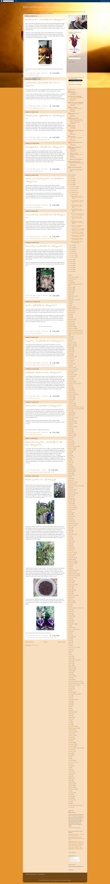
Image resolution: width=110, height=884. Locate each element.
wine (69, 790)
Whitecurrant (71, 787)
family (69, 451)
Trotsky (70, 769)
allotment (70, 287)
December (74, 186)
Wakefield (70, 778)
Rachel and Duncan (73, 660)
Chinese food (71, 374)
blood (69, 336)
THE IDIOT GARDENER (75, 96)
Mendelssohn (71, 572)
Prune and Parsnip (72, 647)
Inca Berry (70, 516)
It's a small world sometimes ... (77, 103)
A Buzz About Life (74, 113)
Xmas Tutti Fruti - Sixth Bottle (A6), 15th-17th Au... (76, 218)
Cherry (70, 372)
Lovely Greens (71, 557)
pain (69, 618)
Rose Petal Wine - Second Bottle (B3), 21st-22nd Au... (77, 201)
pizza (51, 364)
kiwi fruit (70, 541)
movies (70, 582)
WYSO (70, 798)
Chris (69, 378)
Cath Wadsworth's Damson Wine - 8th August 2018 (43, 372)
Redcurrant (71, 676)
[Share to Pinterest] (58, 73)
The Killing (70, 749)
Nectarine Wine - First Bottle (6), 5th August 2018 (43, 405)
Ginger (70, 478)
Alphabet (70, 289)
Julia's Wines (71, 534)
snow (69, 722)
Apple (69, 298)
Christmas (70, 381)
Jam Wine (70, 521)
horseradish (71, 509)
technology (71, 738)
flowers (70, 462)
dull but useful (71, 426)
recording (70, 674)
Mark (69, 566)
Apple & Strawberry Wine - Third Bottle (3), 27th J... (77, 239)
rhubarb (37, 297)
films (69, 455)
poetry (69, 642)
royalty (70, 701)
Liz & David (71, 554)
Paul (69, 625)
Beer (69, 317)
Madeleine (70, 559)
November (74, 188)
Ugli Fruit (70, 771)
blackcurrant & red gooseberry (75, 333)
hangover (41, 472)
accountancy (71, 278)
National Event (71, 595)
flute (69, 464)
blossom (70, 338)
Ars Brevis (72, 125)
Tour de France (72, 762)
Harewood (70, 498)
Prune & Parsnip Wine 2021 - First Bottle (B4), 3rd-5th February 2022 (76, 838)
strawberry (70, 729)
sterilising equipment (73, 728)
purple (69, 651)
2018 (71, 184)
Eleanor (70, 437)
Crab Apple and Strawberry (74, 408)
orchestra (70, 616)
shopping (70, 717)
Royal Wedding (72, 699)
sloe (69, 721)
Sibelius (70, 719)
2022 (71, 176)
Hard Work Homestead (75, 167)
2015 (71, 263)
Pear (69, 633)
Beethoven (71, 319)
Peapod (70, 631)
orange (47, 364)
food (46, 139)
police (69, 643)
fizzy (69, 460)
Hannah (70, 496)
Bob (69, 340)
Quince (70, 656)
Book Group (71, 344)
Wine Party (71, 792)
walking (70, 782)
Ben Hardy (72, 812)
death (69, 419)
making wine (46, 637)
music (41, 171)
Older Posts (61, 642)
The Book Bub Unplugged (76, 102)
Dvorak (70, 430)
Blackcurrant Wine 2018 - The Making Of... (41, 479)
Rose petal (39, 108)
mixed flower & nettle (73, 575)
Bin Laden (70, 323)
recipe (35, 398)
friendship (70, 471)
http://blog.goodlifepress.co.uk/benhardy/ (35, 874)
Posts (71, 857)
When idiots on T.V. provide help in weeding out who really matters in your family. (76, 121)
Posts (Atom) (35, 645)
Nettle (69, 598)
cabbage (70, 360)
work (43, 108)
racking (70, 661)
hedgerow (70, 502)
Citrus (69, 387)
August (73, 194)
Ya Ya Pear (71, 799)
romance (70, 688)
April (72, 251)
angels (70, 294)
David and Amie (72, 417)
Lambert (70, 546)
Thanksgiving (71, 744)
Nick (69, 604)
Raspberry (70, 669)
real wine (70, 670)
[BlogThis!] (54, 73)
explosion (35, 364)
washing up (71, 783)
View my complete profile (74, 827)
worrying (70, 796)
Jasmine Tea (71, 525)
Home (46, 642)
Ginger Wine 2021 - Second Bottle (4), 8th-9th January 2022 (76, 842)
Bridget (70, 354)
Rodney (70, 686)
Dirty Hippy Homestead (76, 142)
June (72, 247)
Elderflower (71, 435)
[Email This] (53, 73)
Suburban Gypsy (74, 118)
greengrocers (71, 489)
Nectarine (35, 434)
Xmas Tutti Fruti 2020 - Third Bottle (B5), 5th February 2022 (75, 848)
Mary (69, 568)
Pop (69, 645)
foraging (70, 468)
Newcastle (70, 602)
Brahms (70, 351)
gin (69, 476)
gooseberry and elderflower (74, 485)
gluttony (70, 480)
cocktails (70, 396)
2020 (71, 180)
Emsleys (70, 444)
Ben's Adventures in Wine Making (42, 7)
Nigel (69, 606)
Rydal (39, 434)
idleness (70, 512)
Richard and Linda (72, 685)
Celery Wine (71, 367)
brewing (70, 353)
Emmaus (70, 442)
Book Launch (71, 345)
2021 (71, 178)
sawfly (69, 710)
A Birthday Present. (74, 92)
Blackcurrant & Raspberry (74, 332)
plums (69, 640)
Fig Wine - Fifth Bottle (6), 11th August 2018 (41, 305)
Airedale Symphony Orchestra (75, 284)
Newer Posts (29, 642)
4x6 (60, 880)
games (70, 473)
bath (69, 314)
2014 (71, 265)
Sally (69, 706)
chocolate (70, 376)
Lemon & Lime (71, 552)
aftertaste (70, 282)
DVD (69, 428)
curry (69, 410)
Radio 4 (70, 665)
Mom (69, 579)
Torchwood (71, 760)
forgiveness (71, 469)
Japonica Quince (72, 523)
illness (69, 514)
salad (69, 704)
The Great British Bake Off (74, 747)
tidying (70, 755)
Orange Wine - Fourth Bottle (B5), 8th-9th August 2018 (45, 341)
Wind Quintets (71, 789)
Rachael (70, 658)
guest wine (71, 491)
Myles (69, 591)
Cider (69, 385)
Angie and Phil (71, 296)
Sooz (69, 724)
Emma (70, 441)
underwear (71, 773)
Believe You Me (74, 153)
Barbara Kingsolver (73, 308)
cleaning (70, 390)
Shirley (70, 715)
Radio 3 (39, 333)
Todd (69, 758)
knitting (70, 543)
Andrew (70, 292)
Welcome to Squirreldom (76, 159)
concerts (70, 397)
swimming (70, 733)
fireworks (70, 457)
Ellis (43, 139)
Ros (69, 690)
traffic (69, 764)
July (72, 245)
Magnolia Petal (72, 561)
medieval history (72, 570)
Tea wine (70, 737)
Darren (70, 415)
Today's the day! (73, 149)
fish (39, 171)
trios (69, 767)
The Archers (71, 746)
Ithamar (70, 520)
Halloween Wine (72, 493)
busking (70, 358)
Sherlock (70, 713)
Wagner (70, 776)
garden (40, 637)
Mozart (70, 586)
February (73, 255)
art (69, 303)
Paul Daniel (71, 627)
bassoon (70, 312)
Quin (69, 654)
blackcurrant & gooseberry (35, 207)
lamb (69, 545)
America (70, 290)
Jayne (69, 527)
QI (69, 652)
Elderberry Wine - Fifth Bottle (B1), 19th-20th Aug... (76, 206)
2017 (71, 259)
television (37, 75)
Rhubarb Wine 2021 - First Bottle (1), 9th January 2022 (76, 835)
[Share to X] (56, 73)
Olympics (70, 611)
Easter (70, 432)
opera (69, 613)
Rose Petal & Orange (73, 694)
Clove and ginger (72, 394)
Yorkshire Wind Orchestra (74, 805)
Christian (70, 380)
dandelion (70, 414)
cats (69, 365)
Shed (71, 143)
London (70, 555)
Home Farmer (71, 507)
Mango (70, 564)
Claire (30, 108)
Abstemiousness (72, 277)
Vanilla (70, 774)
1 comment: (44, 470)
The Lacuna (71, 751)
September (74, 192)
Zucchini (70, 807)
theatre (70, 753)
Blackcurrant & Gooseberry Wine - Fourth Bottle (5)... (77, 214)
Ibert (69, 511)
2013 (71, 267)
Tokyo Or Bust (73, 107)
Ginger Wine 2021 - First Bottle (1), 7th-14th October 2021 (75, 845)
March (73, 253)
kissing (70, 539)
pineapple (70, 636)
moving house (71, 584)
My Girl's (72, 114)
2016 (71, 261)
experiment (71, 448)
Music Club (53, 238)
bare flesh (70, 310)
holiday (34, 108)
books (30, 297)
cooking (34, 139)
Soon (71, 132)
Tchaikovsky (71, 735)
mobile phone (71, 577)
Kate (69, 536)
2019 (71, 182)
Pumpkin (70, 649)
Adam (69, 280)
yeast (55, 637)
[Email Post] (50, 73)
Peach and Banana (73, 629)
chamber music (33, 238)
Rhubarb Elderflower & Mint (74, 683)
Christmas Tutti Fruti (42, 238)
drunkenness (71, 423)
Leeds (69, 550)
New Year (70, 600)
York (69, 803)
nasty (69, 593)
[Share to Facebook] (57, 73)
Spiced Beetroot (72, 726)
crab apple (35, 171)
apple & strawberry (33, 472)
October (73, 190)
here (27, 70)
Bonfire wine (71, 342)
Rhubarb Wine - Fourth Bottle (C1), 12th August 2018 (44, 246)
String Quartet (71, 731)
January (73, 257)
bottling (70, 349)
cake (69, 362)
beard (69, 316)
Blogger (69, 880)
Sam (69, 708)
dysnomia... (73, 136)
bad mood (70, 307)
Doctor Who (71, 421)
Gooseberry (71, 484)
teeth (69, 740)
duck (69, 424)
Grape (69, 487)
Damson (31, 398)
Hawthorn (70, 500)
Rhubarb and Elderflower (74, 681)
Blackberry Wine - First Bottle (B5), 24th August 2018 (45, 19)
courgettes (70, 403)
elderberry (39, 139)
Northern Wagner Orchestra (75, 607)
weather (53, 472)
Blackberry (31, 75)
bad (69, 305)
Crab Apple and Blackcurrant (75, 406)
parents (70, 620)
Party (69, 622)
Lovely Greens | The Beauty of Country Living (76, 162)
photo (69, 634)
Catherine (70, 363)
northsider (72, 91)
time (69, 756)
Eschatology (72, 126)
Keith (48, 139)
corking (70, 401)
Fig (30, 333)
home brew (71, 505)
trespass (70, 765)
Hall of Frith (73, 165)
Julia (69, 532)
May (72, 249)
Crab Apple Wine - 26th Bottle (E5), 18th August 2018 (45, 147)
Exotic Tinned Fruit (72, 446)
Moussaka (42, 364)
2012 (71, 269)
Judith (69, 530)
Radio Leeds (71, 667)
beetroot (70, 321)
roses (69, 695)
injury (69, 518)
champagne (71, 371)
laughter (70, 548)
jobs (69, 528)
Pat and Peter (71, 624)
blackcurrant (32, 637)
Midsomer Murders (72, 573)
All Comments (73, 860)
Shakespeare (71, 712)
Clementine (71, 392)
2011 (71, 271)
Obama (70, 609)
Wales (69, 780)
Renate (70, 677)
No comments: (44, 73)
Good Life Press (72, 482)
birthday (70, 324)
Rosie (69, 697)
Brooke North (71, 356)
